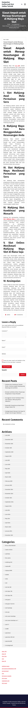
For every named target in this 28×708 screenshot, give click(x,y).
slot (6, 583)
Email (4, 347)
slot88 (6, 628)
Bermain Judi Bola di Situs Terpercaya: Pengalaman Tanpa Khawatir (15, 392)
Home (8, 24)
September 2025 (9, 452)
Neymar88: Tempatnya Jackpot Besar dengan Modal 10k (14, 406)
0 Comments (19, 314)
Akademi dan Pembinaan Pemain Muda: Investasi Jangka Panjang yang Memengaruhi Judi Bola (15, 386)
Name (4, 340)
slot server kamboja (10, 616)
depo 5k (4, 654)
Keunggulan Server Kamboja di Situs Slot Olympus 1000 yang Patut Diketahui (14, 399)
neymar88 (7, 566)
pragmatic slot (5, 681)
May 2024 (7, 518)
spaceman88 (8, 641)
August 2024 (8, 506)
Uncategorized (15, 24)
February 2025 (8, 481)
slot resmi (4, 678)
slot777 (7, 624)
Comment (5, 331)
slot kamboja (8, 608)
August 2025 (8, 456)
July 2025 (7, 460)
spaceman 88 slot (9, 637)
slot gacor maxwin (6, 676)
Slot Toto (4, 656)
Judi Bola (7, 554)
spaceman (8, 633)
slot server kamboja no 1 (11, 620)
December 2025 (9, 439)
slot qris (7, 612)
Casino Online (8, 549)
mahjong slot (8, 562)
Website (4, 354)
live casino (8, 558)
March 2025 (8, 477)
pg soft (17, 65)
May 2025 (7, 468)
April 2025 (7, 472)
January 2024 (8, 531)
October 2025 (8, 448)
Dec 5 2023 (6, 39)
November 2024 (9, 493)
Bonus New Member (10, 545)
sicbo (6, 579)
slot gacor (7, 599)
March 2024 (8, 527)
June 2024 (7, 514)
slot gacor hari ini (9, 603)
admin (8, 314)
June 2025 (7, 464)
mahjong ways (5, 666)
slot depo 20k (8, 595)
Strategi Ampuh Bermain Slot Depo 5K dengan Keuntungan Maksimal (15, 412)
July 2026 (7, 435)
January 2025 (8, 485)
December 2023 (9, 535)
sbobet (7, 574)
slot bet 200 (8, 587)
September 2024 (9, 502)
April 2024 (7, 522)
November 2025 (9, 443)
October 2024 (8, 497)
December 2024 (9, 489)
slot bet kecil (5, 671)
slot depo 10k (8, 591)
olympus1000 (8, 570)
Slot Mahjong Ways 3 (9, 219)
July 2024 (7, 510)
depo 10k (4, 651)
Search (4, 370)
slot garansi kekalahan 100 (9, 668)
